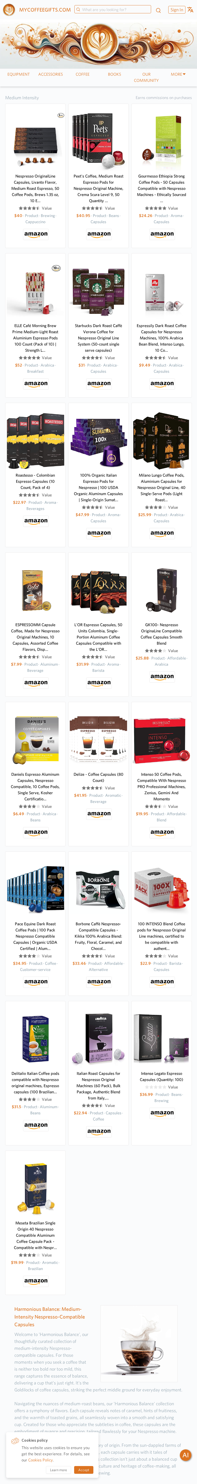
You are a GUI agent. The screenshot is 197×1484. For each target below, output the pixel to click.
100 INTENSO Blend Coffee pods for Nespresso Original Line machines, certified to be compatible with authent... (161, 936)
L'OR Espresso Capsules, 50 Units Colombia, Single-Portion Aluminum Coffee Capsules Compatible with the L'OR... (98, 637)
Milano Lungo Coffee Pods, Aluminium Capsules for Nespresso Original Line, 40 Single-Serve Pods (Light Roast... (161, 488)
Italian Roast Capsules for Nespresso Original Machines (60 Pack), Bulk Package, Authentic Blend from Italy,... (98, 1086)
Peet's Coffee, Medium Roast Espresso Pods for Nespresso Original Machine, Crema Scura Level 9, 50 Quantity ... (98, 188)
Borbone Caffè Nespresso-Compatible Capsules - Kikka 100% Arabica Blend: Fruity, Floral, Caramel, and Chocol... (98, 936)
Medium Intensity (22, 98)
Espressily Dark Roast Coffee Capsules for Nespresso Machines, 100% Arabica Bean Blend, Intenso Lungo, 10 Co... (161, 338)
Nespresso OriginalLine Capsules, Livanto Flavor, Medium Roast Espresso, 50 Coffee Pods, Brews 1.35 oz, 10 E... (35, 188)
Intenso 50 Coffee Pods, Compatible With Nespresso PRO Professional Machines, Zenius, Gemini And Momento (161, 787)
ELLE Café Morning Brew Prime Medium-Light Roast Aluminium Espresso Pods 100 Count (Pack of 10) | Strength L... (35, 338)
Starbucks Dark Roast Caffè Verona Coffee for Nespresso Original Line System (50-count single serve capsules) (98, 338)
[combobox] (112, 10)
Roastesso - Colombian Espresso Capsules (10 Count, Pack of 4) (35, 481)
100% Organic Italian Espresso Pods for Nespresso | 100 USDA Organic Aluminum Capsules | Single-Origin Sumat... (98, 488)
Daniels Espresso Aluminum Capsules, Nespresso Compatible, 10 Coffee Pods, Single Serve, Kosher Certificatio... (35, 787)
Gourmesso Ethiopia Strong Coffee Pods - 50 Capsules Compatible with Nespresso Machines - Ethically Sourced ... (161, 188)
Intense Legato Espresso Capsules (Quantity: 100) (161, 1076)
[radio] (21, 208)
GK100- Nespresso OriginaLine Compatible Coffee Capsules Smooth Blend (161, 634)
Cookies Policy (40, 1460)
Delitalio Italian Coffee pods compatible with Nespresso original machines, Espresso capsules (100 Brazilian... (35, 1083)
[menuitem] (176, 10)
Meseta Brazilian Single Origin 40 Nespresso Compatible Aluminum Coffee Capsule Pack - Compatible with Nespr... (35, 1235)
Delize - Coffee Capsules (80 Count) (98, 777)
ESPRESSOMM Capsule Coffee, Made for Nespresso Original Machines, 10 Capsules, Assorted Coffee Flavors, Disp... (35, 637)
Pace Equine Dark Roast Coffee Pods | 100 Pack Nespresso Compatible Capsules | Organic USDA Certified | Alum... (35, 936)
